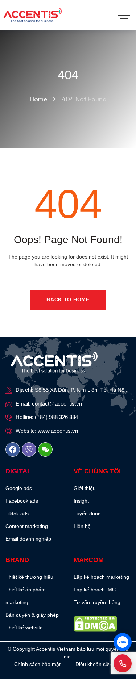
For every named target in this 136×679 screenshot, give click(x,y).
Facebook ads (21, 501)
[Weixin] (45, 449)
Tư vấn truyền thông (97, 602)
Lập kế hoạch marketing (101, 577)
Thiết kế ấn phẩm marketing (25, 596)
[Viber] (29, 449)
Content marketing (26, 526)
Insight (81, 501)
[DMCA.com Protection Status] (102, 624)
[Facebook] (12, 449)
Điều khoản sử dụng (98, 664)
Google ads (18, 488)
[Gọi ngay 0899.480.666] (123, 663)
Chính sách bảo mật (37, 664)
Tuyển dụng (87, 513)
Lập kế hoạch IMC (95, 589)
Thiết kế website (24, 627)
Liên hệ (82, 526)
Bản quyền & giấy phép (32, 615)
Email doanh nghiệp (28, 539)
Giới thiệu (85, 488)
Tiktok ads (17, 513)
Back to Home (67, 299)
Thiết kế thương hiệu (29, 577)
